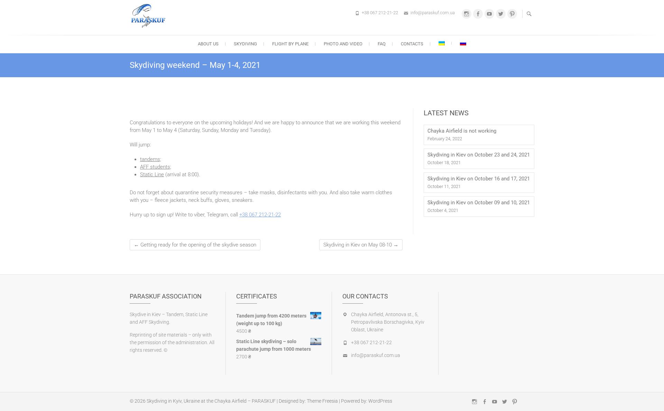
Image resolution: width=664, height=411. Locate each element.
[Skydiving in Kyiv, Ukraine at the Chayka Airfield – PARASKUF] (150, 16)
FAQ (382, 43)
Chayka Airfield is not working (461, 131)
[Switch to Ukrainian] (442, 43)
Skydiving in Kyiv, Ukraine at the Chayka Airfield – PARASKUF (211, 401)
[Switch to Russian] (463, 43)
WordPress (380, 401)
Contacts (412, 43)
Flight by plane (290, 43)
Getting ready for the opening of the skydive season (195, 245)
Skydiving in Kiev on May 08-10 (360, 245)
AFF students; (155, 167)
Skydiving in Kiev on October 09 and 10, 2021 (478, 202)
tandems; (150, 159)
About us (208, 43)
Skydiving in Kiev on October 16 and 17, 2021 (478, 179)
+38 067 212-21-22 (380, 12)
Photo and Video (343, 43)
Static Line (152, 174)
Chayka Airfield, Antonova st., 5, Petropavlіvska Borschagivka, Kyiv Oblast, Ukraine (387, 322)
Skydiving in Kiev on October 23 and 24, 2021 (478, 155)
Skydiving (245, 43)
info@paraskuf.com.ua (433, 12)
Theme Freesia (322, 401)
